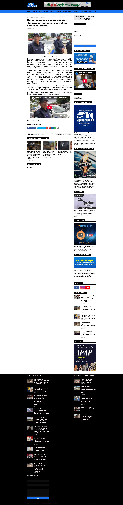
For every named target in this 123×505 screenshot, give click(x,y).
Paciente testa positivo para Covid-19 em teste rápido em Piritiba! (87, 381)
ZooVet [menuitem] (35, 11)
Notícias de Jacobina (39, 16)
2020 (58, 503)
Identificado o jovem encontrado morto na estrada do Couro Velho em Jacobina (49, 153)
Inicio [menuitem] (28, 11)
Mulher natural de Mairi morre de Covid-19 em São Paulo (88, 409)
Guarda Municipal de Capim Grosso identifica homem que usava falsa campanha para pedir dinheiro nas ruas (41, 411)
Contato (94, 503)
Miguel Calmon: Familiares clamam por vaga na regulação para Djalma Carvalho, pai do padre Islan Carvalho (41, 440)
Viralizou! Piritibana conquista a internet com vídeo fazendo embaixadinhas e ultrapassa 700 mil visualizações (40, 467)
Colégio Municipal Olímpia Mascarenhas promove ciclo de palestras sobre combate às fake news (41, 457)
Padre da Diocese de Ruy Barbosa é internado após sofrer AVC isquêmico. (41, 449)
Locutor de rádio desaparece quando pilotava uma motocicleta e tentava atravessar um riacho (88, 389)
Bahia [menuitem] (40, 11)
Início (89, 503)
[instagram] (82, 287)
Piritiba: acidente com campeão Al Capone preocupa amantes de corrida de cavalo (87, 417)
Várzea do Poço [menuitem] (86, 11)
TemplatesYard (47, 503)
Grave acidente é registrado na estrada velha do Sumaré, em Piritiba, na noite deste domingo (88, 325)
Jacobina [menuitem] (76, 11)
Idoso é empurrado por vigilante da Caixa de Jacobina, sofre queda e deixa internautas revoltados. (87, 400)
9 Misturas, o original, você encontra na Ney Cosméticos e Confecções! (88, 316)
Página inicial (30, 16)
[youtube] (87, 287)
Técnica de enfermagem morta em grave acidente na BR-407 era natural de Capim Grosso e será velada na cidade (41, 429)
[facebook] (76, 287)
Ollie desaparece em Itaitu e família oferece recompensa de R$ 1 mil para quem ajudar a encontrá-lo (88, 299)
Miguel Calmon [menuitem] (67, 11)
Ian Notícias (31, 28)
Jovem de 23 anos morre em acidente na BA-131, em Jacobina (65, 152)
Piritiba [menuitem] (58, 11)
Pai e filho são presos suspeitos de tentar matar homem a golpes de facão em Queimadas (88, 334)
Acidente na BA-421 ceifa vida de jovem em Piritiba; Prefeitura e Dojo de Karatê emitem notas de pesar (41, 420)
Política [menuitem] (52, 11)
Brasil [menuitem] (46, 11)
